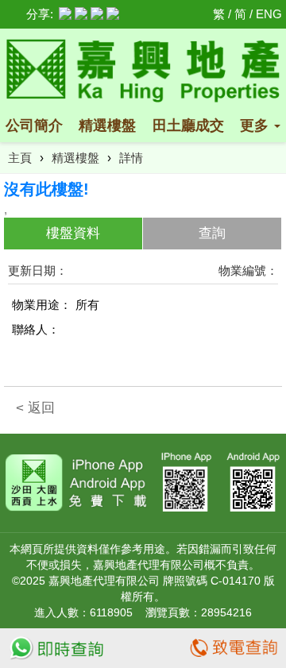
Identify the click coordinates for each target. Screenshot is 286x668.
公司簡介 (34, 125)
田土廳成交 (188, 125)
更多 (256, 125)
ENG (269, 14)
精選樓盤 (107, 125)
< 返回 (35, 407)
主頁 (20, 157)
